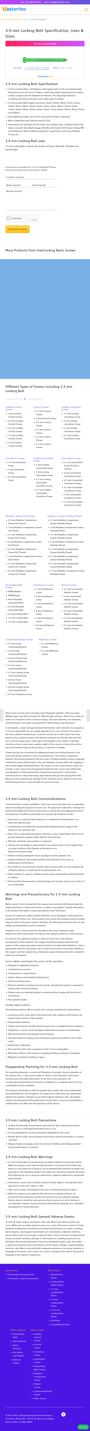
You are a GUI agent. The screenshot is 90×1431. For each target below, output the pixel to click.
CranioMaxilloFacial (60, 1324)
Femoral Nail (11, 149)
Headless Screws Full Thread (20, 516)
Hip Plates (55, 1320)
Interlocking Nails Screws (17, 19)
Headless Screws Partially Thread (64, 516)
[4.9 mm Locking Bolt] (1, 715)
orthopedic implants (54, 713)
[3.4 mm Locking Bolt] (88, 715)
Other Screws (40, 1398)
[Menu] (85, 9)
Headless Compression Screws (40, 1376)
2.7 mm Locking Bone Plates (57, 1292)
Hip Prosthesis (19, 1341)
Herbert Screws (69, 585)
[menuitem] (85, 9)
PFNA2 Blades (14, 591)
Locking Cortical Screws (13, 408)
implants (22, 955)
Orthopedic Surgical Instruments (23, 1278)
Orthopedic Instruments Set (21, 1274)
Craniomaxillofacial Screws (19, 639)
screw (8, 756)
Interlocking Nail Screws (14, 586)
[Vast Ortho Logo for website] (14, 9)
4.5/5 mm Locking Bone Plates (57, 1313)
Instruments (13, 1182)
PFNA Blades (14, 595)
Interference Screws (43, 585)
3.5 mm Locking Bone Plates (57, 1302)
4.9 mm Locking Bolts (18, 614)
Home (3, 19)
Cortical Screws (41, 407)
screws (14, 713)
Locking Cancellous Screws (71, 408)
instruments (28, 934)
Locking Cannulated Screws (43, 459)
